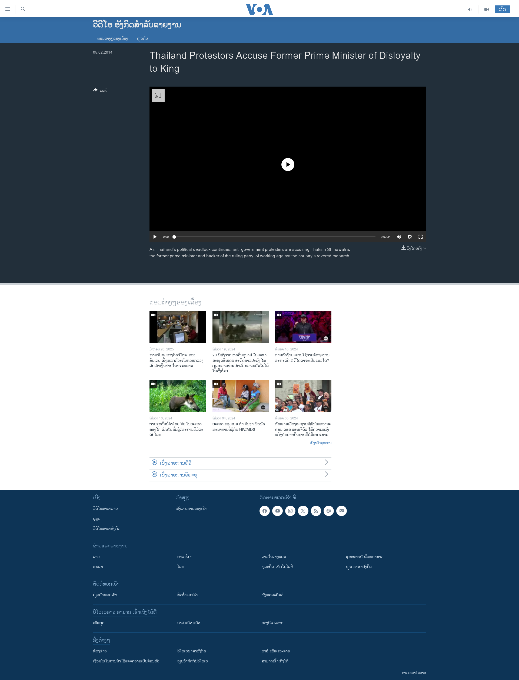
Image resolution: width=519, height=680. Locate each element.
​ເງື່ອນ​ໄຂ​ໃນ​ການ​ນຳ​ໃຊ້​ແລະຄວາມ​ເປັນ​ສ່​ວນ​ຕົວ (126, 661)
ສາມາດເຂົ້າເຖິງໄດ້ (275, 661)
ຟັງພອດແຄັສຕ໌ (272, 595)
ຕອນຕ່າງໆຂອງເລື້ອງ (112, 38)
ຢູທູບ (97, 518)
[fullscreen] (420, 236)
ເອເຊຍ (98, 567)
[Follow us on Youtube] (277, 511)
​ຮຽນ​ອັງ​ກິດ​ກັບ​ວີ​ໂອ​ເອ (192, 661)
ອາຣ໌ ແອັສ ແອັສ (188, 623)
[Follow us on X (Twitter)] (303, 511)
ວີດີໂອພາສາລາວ (105, 508)
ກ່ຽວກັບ (142, 38)
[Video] (486, 9)
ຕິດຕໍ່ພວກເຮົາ (187, 595)
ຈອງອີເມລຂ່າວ (273, 623)
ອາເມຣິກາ (184, 557)
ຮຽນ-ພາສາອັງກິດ (359, 567)
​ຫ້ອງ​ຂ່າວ (100, 651)
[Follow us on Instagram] (290, 511)
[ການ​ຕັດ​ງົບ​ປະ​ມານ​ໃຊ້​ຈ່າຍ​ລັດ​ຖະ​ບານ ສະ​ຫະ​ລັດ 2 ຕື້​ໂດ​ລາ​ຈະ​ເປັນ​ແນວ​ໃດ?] (303, 327)
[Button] (100, 92)
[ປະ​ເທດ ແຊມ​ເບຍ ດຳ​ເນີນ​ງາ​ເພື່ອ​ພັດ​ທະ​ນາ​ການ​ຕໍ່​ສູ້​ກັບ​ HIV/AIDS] (240, 396)
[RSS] (316, 511)
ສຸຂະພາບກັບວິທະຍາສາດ (364, 557)
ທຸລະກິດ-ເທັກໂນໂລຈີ (277, 567)
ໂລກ (180, 567)
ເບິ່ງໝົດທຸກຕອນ (320, 443)
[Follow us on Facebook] (265, 511)
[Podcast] (329, 511)
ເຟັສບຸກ (98, 623)
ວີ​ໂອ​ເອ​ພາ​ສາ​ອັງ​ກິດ (191, 651)
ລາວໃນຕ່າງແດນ (274, 557)
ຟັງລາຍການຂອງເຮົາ (191, 508)
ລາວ (96, 557)
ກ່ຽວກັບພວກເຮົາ (105, 595)
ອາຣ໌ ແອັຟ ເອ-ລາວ (276, 651)
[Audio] (470, 9)
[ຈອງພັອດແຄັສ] (341, 511)
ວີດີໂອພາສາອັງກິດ (106, 528)
